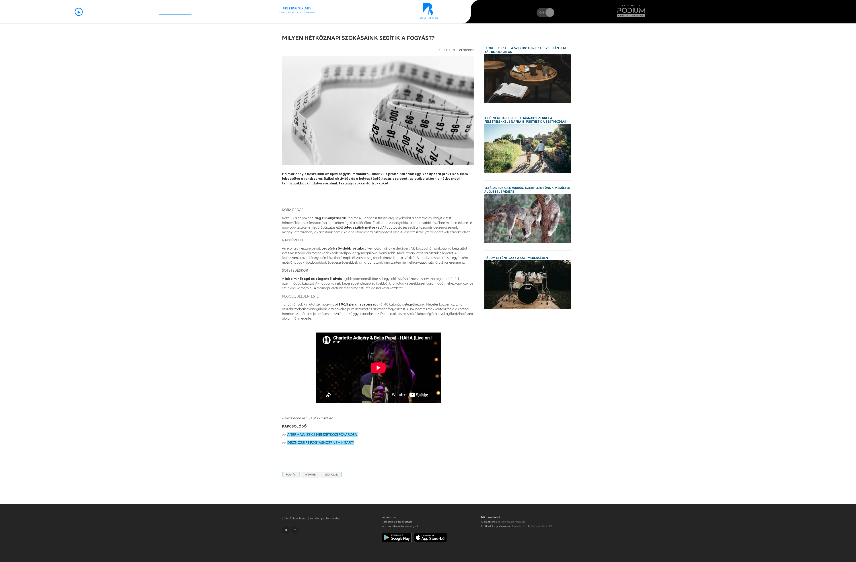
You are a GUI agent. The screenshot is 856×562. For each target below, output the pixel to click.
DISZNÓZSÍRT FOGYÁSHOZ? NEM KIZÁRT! (320, 442)
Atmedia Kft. (519, 526)
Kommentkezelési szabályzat (400, 526)
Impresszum (389, 517)
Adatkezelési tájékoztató (397, 522)
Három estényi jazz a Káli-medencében (516, 258)
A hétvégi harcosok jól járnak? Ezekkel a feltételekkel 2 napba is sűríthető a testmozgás (525, 120)
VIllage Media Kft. (542, 526)
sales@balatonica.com (512, 522)
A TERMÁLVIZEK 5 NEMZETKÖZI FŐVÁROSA (322, 434)
